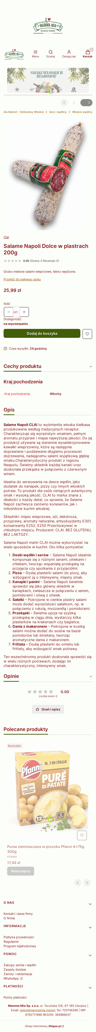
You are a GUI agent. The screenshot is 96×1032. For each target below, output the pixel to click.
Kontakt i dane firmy (18, 914)
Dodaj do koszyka (42, 333)
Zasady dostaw (15, 969)
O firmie (9, 918)
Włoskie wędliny (82, 112)
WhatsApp (12, 978)
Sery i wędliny (58, 112)
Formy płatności (15, 997)
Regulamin (11, 941)
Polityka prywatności (19, 937)
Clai (6, 237)
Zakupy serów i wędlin (20, 965)
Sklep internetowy (43, 1026)
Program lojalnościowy (20, 946)
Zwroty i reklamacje (18, 974)
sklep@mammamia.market (38, 1010)
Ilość (7, 303)
